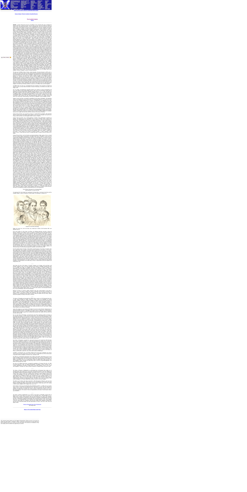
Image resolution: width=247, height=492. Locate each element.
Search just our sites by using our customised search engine (26, 10)
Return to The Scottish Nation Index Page (32, 409)
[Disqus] (20, 441)
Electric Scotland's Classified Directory (30, 13)
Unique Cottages (18, 13)
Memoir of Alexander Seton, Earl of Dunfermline (32, 404)
